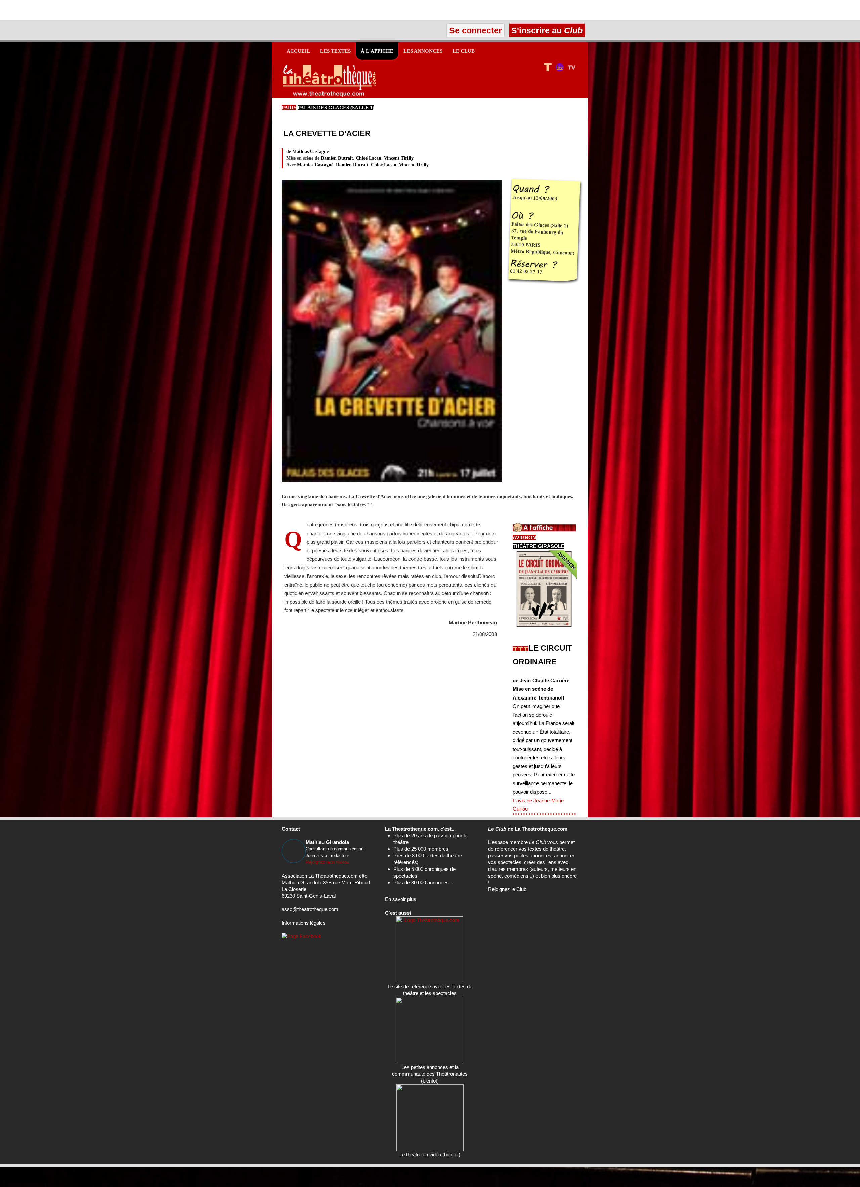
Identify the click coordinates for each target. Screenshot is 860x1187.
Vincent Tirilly (399, 158)
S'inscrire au (546, 30)
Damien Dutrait (337, 158)
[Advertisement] (78, 10)
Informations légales (304, 923)
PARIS (289, 107)
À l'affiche (377, 51)
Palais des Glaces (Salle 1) (336, 107)
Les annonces (422, 51)
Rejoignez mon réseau (327, 862)
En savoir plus (400, 899)
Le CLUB (464, 51)
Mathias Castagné (310, 151)
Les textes (335, 51)
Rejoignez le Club (507, 889)
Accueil (298, 51)
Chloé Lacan (368, 158)
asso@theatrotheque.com (310, 909)
